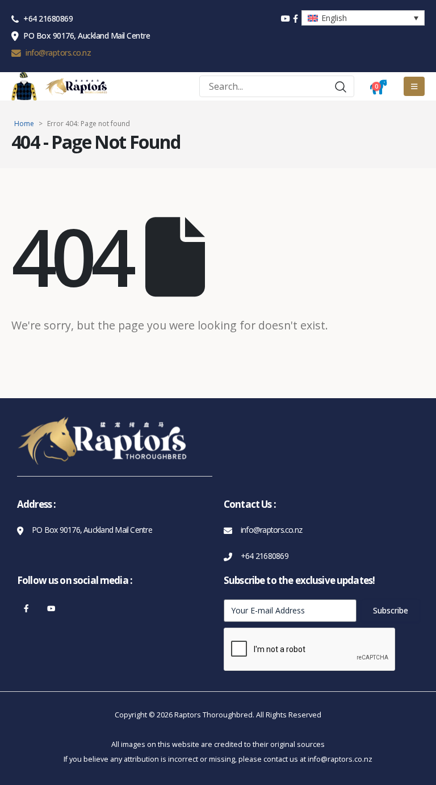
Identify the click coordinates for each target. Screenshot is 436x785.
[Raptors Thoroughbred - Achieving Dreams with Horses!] (76, 86)
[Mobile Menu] (414, 86)
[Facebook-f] (26, 608)
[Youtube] (51, 608)
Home (24, 123)
